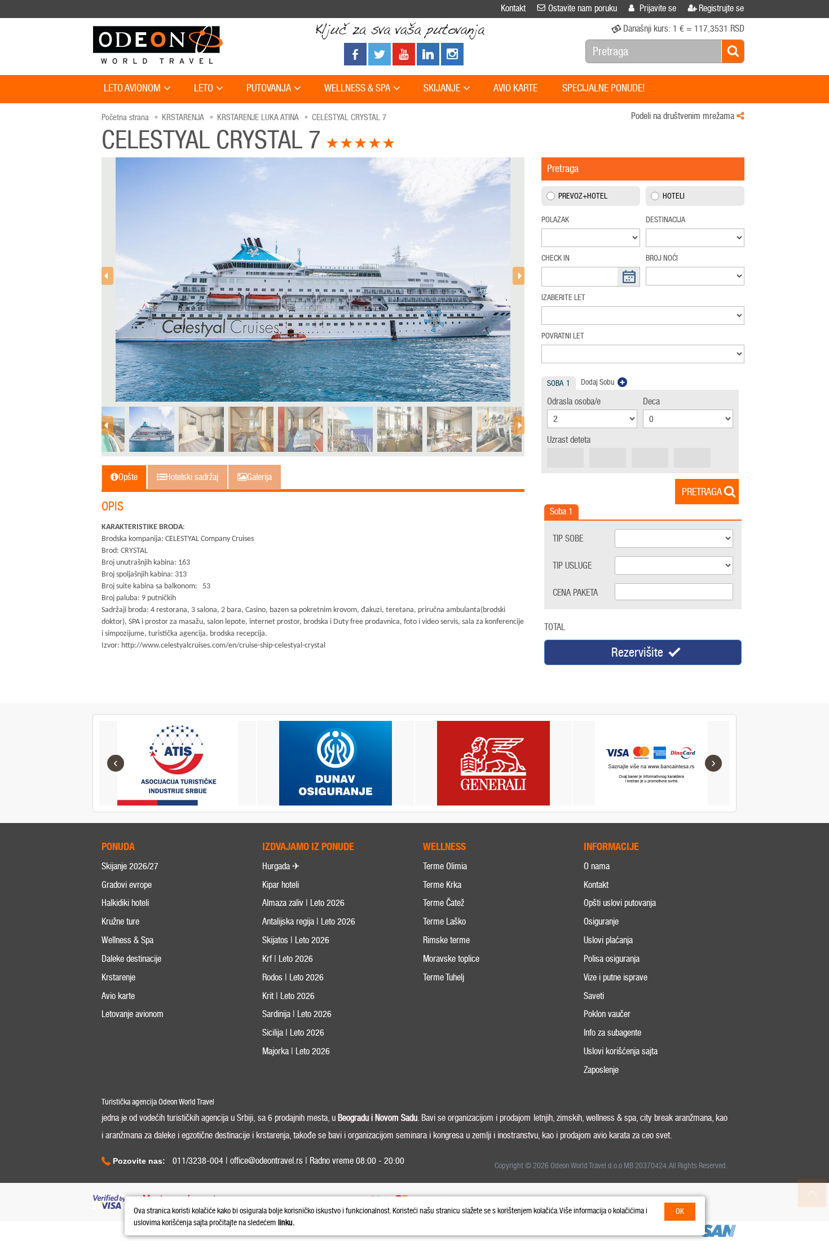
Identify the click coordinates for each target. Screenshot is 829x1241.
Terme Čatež (443, 902)
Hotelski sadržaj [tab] (192, 477)
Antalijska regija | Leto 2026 (308, 921)
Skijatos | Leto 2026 (295, 940)
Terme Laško (444, 921)
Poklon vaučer (607, 1014)
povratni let (562, 336)
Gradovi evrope (127, 884)
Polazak (555, 220)
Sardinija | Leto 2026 (297, 1014)
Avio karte (118, 996)
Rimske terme (446, 940)
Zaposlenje (601, 1069)
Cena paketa (575, 592)
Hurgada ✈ (280, 866)
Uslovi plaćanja (608, 940)
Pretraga (702, 492)
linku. (286, 1222)
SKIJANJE (442, 88)
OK (680, 1211)
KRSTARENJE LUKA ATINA (258, 117)
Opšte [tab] (128, 477)
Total (554, 627)
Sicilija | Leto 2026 (293, 1032)
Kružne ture (120, 921)
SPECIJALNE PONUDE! (603, 88)
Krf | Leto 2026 (287, 958)
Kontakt (596, 884)
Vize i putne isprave (615, 977)
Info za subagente (612, 1032)
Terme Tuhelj (443, 977)
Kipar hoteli (280, 884)
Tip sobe (568, 538)
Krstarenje (118, 977)
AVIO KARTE (515, 88)
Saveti (594, 996)
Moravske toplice (451, 958)
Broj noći (662, 258)
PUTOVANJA (268, 88)
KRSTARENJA (183, 117)
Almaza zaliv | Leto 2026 (303, 902)
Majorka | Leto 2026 (296, 1051)
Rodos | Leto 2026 (293, 977)
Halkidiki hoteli (125, 902)
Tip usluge (572, 565)
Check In (555, 258)
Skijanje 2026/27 (130, 866)
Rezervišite (637, 652)
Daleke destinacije (131, 958)
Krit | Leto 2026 (288, 996)
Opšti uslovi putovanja (620, 902)
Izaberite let (563, 297)
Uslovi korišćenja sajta (621, 1051)
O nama (597, 866)
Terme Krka (442, 884)
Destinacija (665, 220)
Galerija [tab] (259, 477)
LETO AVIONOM (132, 88)
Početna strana (125, 117)
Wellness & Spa (127, 940)
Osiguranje (601, 921)
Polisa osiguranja (612, 958)
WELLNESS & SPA (357, 88)
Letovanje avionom (133, 1014)
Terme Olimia (445, 866)
